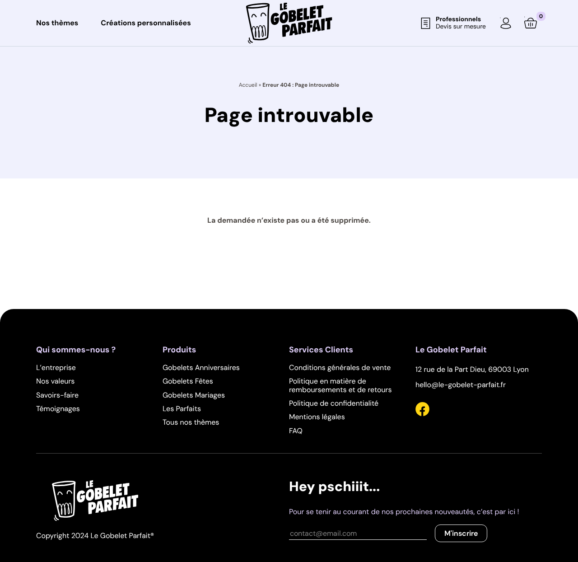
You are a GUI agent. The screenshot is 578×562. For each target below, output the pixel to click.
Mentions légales (317, 417)
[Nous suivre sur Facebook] (422, 411)
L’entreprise (56, 367)
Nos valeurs (55, 381)
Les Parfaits (182, 408)
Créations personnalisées (146, 23)
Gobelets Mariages (194, 395)
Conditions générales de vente (340, 367)
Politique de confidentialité (333, 403)
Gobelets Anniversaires (201, 367)
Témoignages (58, 408)
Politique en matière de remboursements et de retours (340, 385)
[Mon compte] (505, 23)
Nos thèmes (57, 23)
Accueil (248, 85)
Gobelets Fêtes (188, 381)
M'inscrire (461, 533)
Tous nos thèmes (191, 422)
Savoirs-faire (57, 395)
